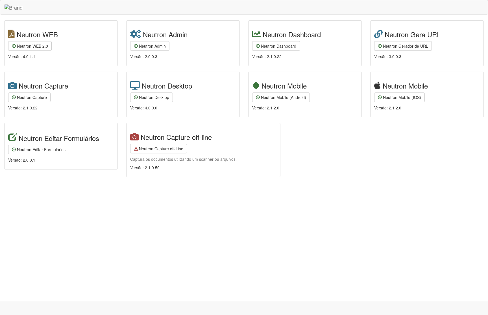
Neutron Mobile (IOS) (401, 97)
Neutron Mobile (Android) (283, 97)
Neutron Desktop (153, 97)
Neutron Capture (31, 97)
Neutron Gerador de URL (405, 46)
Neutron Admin (152, 46)
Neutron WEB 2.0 (32, 46)
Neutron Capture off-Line (160, 148)
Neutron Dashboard (278, 46)
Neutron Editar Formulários (41, 149)
